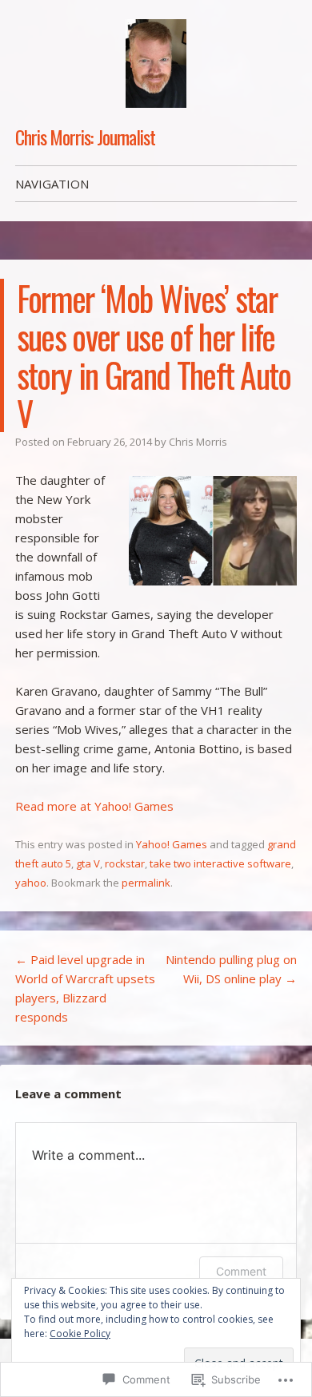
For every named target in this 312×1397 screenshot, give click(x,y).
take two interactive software (220, 863)
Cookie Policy (80, 1333)
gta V (88, 863)
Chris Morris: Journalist (85, 136)
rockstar (125, 863)
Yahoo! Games (171, 844)
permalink (146, 882)
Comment (241, 1271)
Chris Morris (198, 442)
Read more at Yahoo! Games (94, 806)
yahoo (30, 882)
